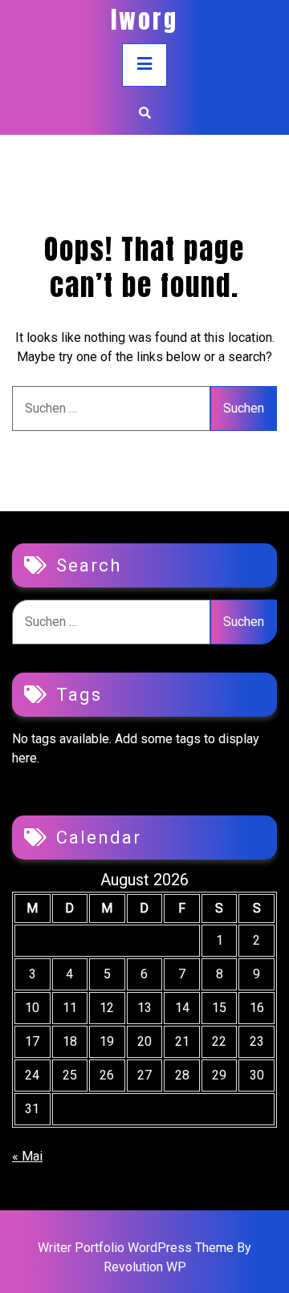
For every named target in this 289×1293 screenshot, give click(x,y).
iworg (144, 19)
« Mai (27, 1156)
